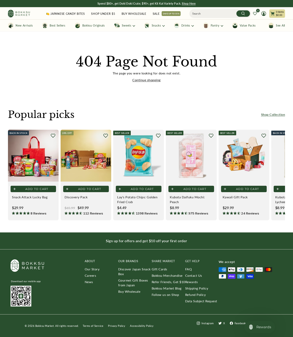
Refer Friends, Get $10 (168, 282)
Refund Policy (195, 294)
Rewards (191, 282)
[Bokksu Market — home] (19, 14)
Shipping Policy (196, 288)
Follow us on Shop (165, 294)
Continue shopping (146, 80)
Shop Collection (273, 114)
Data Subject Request (201, 301)
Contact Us (193, 275)
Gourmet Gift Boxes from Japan (133, 282)
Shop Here (189, 3)
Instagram (208, 323)
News (89, 282)
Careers (90, 275)
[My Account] (263, 13)
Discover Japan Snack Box (134, 271)
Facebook (240, 323)
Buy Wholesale (129, 291)
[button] (53, 135)
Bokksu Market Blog (167, 288)
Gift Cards (159, 269)
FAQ (188, 269)
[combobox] (220, 13)
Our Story (92, 269)
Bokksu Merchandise (167, 275)
